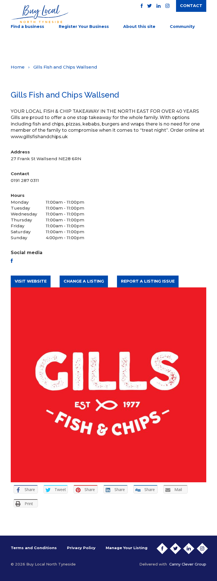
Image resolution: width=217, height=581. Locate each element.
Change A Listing (84, 281)
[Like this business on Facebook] (12, 261)
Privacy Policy (81, 547)
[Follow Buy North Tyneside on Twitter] (149, 6)
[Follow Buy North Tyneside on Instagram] (167, 6)
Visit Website (31, 281)
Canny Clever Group (187, 564)
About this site (139, 26)
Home (18, 67)
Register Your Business (84, 26)
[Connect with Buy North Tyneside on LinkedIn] (158, 6)
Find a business (27, 26)
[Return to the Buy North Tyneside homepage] (39, 14)
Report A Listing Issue (148, 281)
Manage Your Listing (126, 547)
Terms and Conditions (34, 547)
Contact (191, 5)
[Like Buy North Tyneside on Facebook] (142, 6)
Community (182, 26)
